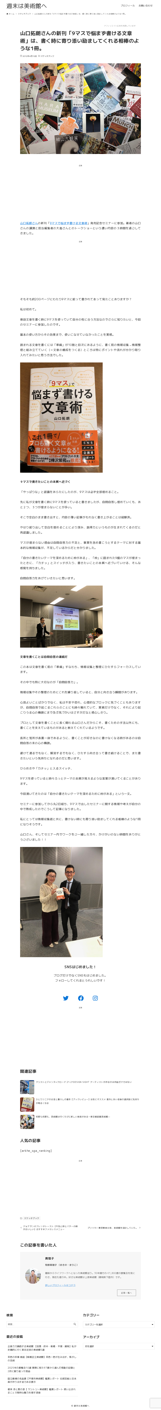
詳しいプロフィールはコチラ (60, 1285)
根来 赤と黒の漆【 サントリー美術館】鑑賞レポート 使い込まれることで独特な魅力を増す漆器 (42, 1390)
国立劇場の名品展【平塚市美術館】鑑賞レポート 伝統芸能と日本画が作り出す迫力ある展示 (42, 1380)
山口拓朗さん (29, 223)
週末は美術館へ (26, 5)
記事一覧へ (126, 1292)
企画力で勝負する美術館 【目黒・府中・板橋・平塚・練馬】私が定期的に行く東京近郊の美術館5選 (42, 1347)
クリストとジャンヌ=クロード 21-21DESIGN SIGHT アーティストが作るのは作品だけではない (84, 1081)
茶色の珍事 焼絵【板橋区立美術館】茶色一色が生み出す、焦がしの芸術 (42, 1358)
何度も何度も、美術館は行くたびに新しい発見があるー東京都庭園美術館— (73, 1116)
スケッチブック (47, 56)
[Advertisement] (80, 193)
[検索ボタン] (75, 1324)
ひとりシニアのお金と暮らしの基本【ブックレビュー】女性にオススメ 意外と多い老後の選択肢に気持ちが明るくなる (87, 1101)
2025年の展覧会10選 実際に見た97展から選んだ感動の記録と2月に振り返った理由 (41, 1369)
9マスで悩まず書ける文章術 (68, 223)
